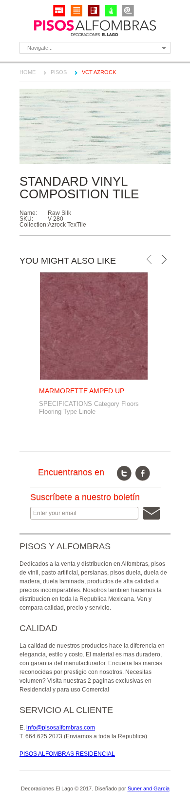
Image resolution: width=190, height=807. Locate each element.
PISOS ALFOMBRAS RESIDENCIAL (67, 753)
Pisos (59, 72)
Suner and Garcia (149, 788)
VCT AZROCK (99, 72)
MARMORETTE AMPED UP (81, 391)
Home (27, 72)
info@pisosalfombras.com (60, 727)
